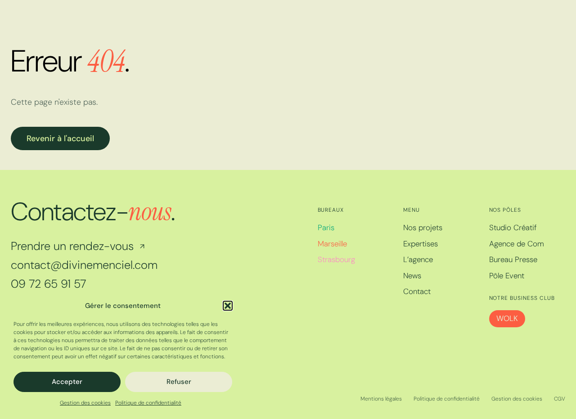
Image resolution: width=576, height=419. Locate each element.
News (412, 276)
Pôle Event (506, 276)
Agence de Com (516, 244)
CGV (559, 398)
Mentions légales (381, 398)
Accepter (67, 381)
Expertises (420, 244)
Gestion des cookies (85, 402)
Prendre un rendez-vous (72, 246)
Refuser (178, 381)
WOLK (507, 318)
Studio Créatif (513, 227)
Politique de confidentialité (148, 402)
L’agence (418, 259)
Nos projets (422, 227)
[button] (227, 305)
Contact (417, 291)
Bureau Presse (513, 259)
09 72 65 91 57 (48, 284)
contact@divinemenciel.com (84, 265)
